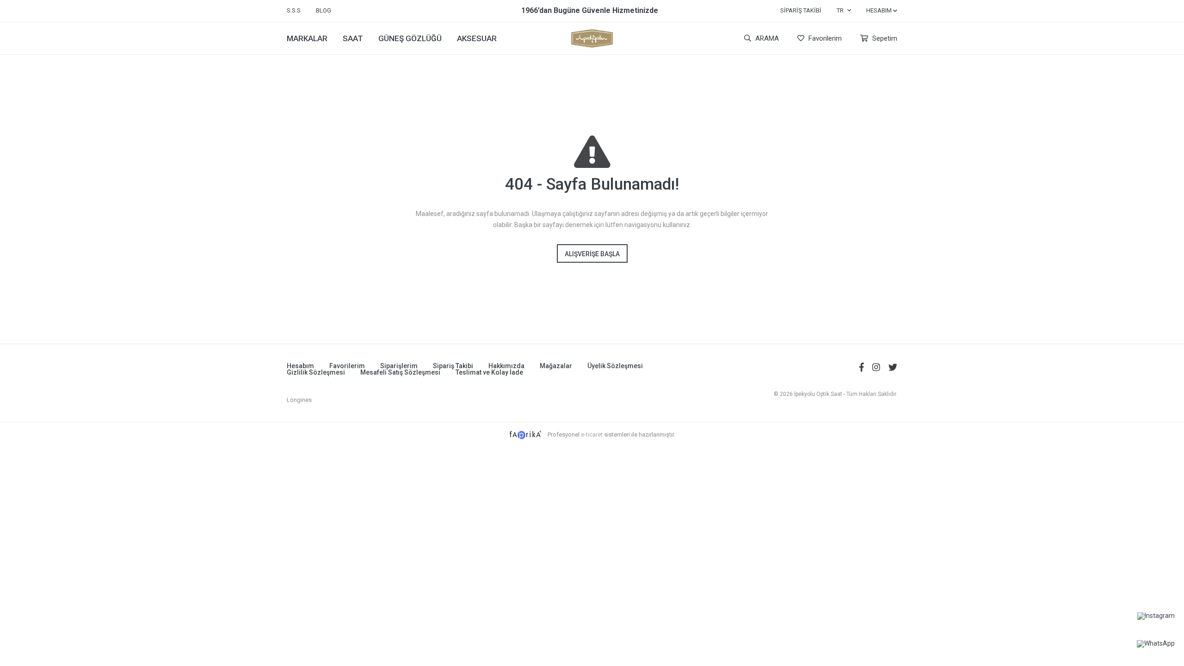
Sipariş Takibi (800, 10)
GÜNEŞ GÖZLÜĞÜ (410, 38)
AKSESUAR (477, 38)
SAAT (353, 38)
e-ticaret (592, 434)
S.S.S (294, 10)
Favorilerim (824, 38)
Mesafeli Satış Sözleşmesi (400, 372)
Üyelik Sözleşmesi (615, 366)
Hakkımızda (506, 366)
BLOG (323, 10)
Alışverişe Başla (592, 254)
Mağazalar (556, 366)
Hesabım (300, 366)
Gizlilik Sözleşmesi (316, 372)
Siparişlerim (399, 366)
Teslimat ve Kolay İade (489, 372)
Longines (299, 399)
